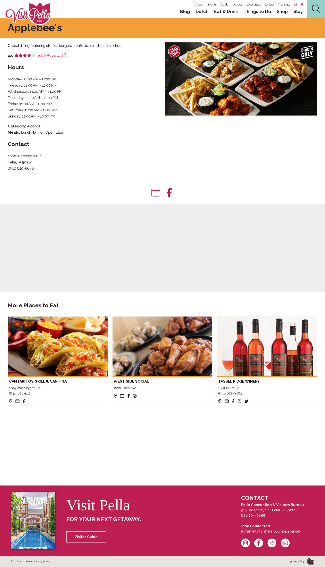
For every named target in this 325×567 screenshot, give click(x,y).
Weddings (253, 4)
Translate (284, 4)
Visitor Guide (86, 537)
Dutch (202, 11)
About (199, 4)
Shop (282, 11)
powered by (297, 561)
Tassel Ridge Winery (239, 381)
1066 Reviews (49, 55)
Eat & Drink (226, 11)
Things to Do (257, 11)
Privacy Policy (42, 561)
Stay (298, 11)
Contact (269, 4)
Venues (237, 4)
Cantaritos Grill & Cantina (38, 381)
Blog (185, 11)
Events (212, 4)
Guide (224, 4)
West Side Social (131, 381)
